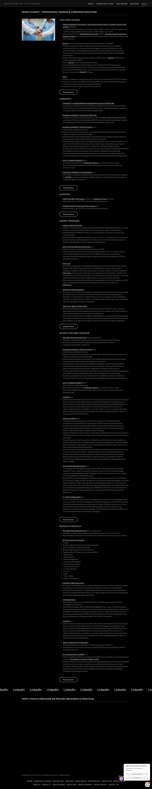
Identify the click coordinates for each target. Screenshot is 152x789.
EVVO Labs (66, 263)
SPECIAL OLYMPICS (70, 419)
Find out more (68, 92)
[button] (145, 4)
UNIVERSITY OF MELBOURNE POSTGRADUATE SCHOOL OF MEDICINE (88, 103)
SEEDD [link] (91, 4)
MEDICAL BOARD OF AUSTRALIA (75, 24)
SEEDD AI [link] (37, 784)
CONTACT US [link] (113, 784)
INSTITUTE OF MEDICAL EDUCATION (76, 247)
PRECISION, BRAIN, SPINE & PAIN (75, 306)
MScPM (68, 177)
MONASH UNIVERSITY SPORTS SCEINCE (77, 127)
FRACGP (83, 72)
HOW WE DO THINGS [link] (105, 4)
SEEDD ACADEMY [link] (85, 784)
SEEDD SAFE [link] (71, 784)
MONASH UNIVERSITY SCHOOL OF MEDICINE (80, 115)
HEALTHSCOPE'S (69, 199)
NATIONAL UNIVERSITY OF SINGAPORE (77, 172)
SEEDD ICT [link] (46, 784)
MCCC (65, 77)
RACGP (65, 44)
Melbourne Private (100, 199)
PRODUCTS (67, 285)
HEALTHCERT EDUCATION (72, 225)
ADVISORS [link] (134, 4)
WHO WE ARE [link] (121, 4)
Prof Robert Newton (91, 163)
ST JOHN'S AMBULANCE (72, 497)
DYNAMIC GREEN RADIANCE (73, 290)
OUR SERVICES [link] (94, 781)
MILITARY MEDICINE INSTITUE (74, 338)
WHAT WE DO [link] (80, 781)
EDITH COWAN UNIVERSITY (73, 160)
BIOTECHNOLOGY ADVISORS (73, 540)
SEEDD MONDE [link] (59, 784)
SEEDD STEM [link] (106, 781)
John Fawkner (80, 199)
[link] (39, 3)
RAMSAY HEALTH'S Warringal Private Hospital (79, 206)
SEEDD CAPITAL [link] (100, 784)
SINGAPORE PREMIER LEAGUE (74, 466)
